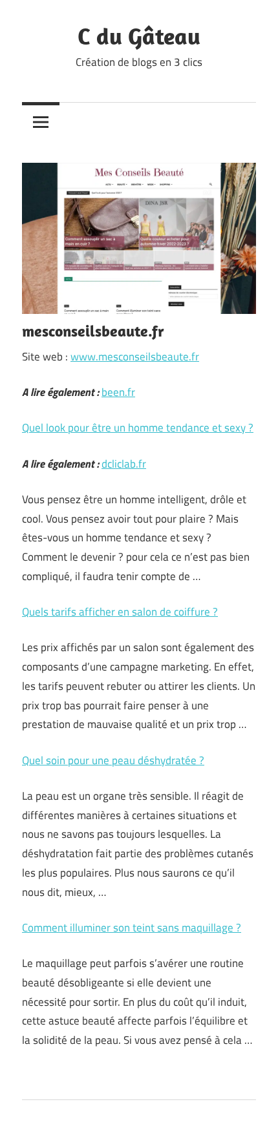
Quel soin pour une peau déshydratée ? (113, 760)
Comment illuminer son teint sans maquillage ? (131, 927)
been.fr (118, 392)
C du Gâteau (139, 35)
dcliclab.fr (124, 463)
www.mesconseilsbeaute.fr (134, 356)
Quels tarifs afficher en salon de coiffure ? (120, 611)
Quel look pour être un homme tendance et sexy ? (137, 427)
